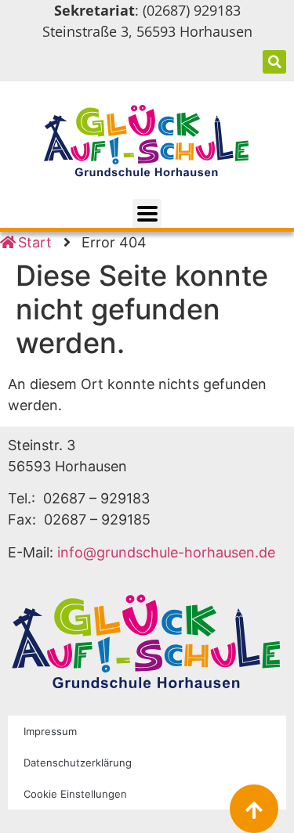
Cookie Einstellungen (75, 794)
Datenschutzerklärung (78, 762)
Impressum (50, 731)
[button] (274, 62)
